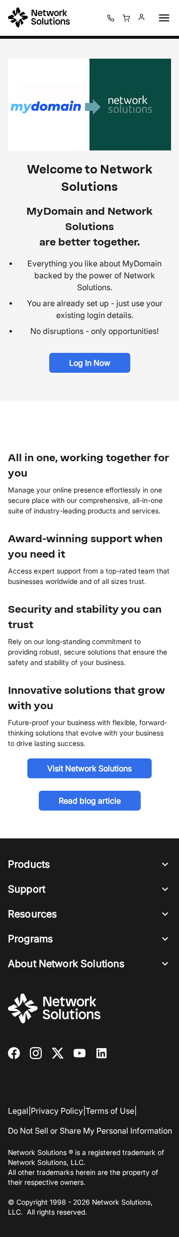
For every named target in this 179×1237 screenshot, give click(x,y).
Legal (18, 1111)
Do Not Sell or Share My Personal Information (90, 1131)
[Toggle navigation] (162, 18)
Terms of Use (110, 1111)
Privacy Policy (57, 1111)
